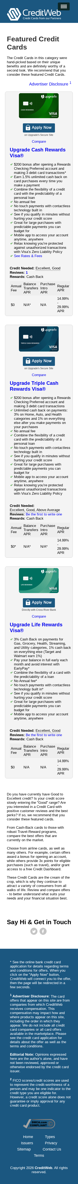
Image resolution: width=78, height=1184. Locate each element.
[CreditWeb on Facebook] (43, 931)
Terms (39, 1155)
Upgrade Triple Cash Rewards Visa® (34, 386)
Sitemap (24, 1149)
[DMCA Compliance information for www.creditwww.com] (39, 1127)
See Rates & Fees (28, 256)
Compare (39, 142)
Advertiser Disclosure (50, 84)
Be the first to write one (44, 514)
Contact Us (52, 1149)
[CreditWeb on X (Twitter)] (33, 931)
